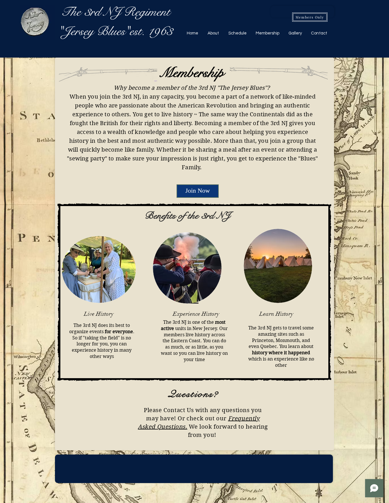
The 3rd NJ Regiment (115, 12)
